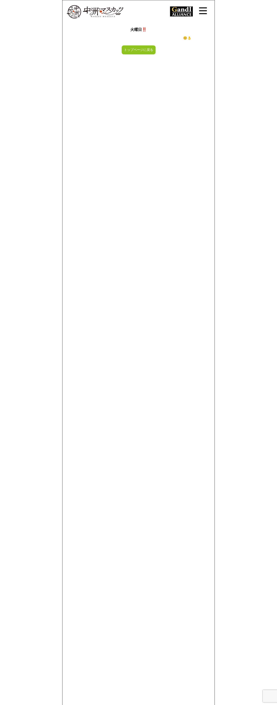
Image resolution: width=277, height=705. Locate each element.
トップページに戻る (138, 50)
